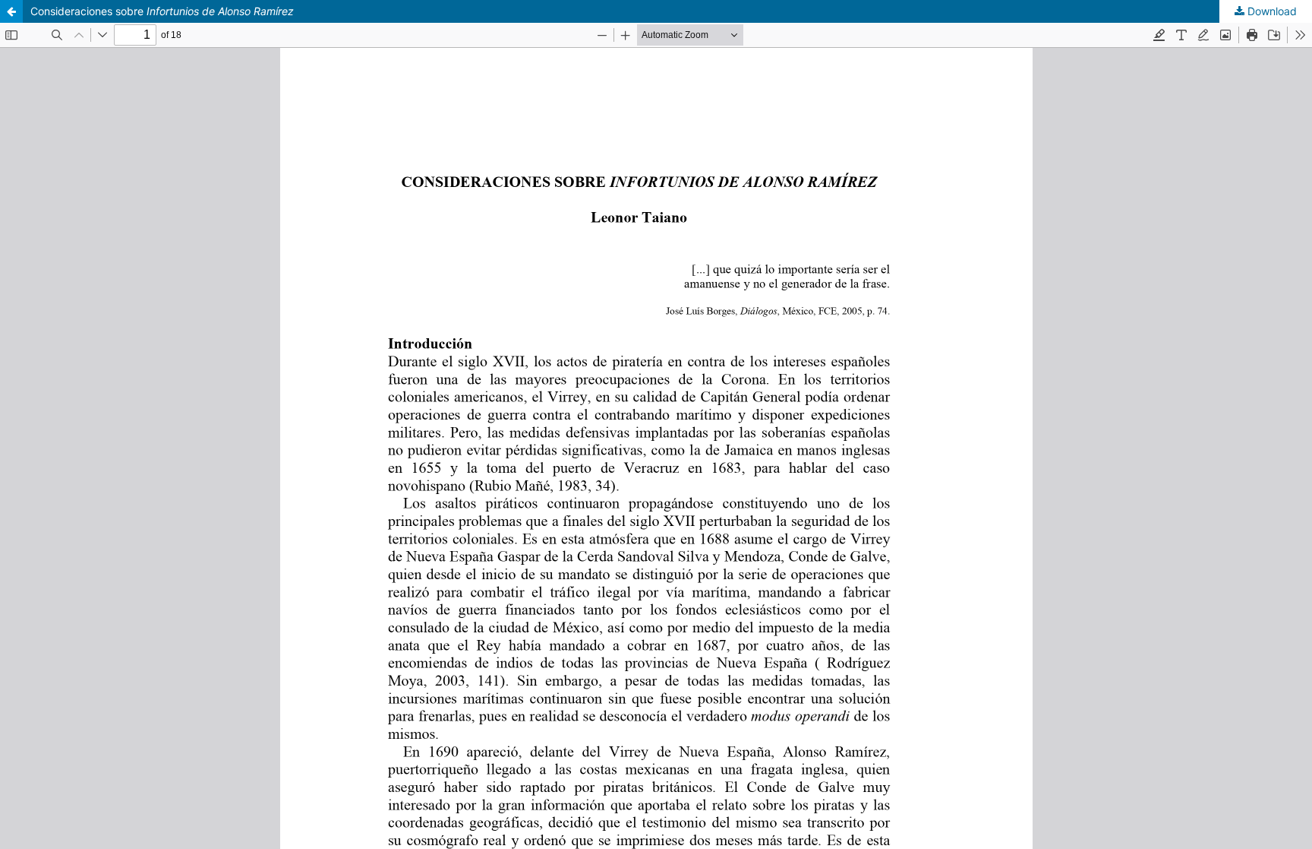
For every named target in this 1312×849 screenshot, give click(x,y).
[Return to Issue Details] (11, 11)
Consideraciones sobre (162, 11)
